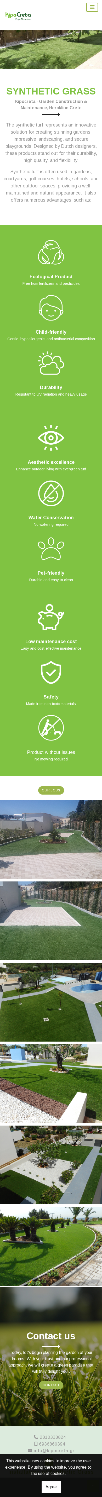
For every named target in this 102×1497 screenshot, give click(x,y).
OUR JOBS (51, 790)
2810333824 (53, 1437)
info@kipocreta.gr (54, 1450)
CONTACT (51, 1385)
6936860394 (52, 1444)
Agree (51, 1487)
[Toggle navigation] (92, 7)
